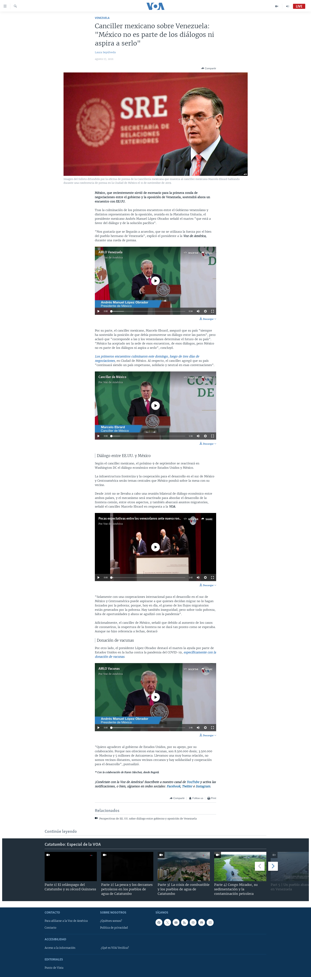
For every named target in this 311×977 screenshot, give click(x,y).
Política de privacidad (114, 927)
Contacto (50, 927)
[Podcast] (193, 922)
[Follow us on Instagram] (210, 922)
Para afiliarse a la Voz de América (66, 921)
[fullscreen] (212, 311)
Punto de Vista (54, 967)
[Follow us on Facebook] (159, 922)
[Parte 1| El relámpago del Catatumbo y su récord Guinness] (71, 866)
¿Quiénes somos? (111, 921)
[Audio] (287, 6)
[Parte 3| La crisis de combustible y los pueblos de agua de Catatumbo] (184, 866)
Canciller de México (112, 377)
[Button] (208, 68)
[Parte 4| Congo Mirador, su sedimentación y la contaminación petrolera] (240, 866)
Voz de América (113, 257)
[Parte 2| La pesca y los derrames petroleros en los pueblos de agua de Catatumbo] (127, 866)
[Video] (276, 6)
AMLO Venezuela (110, 252)
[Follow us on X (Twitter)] (167, 922)
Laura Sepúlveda (105, 52)
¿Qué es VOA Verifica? (115, 947)
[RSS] (184, 922)
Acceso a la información (60, 947)
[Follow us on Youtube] (176, 922)
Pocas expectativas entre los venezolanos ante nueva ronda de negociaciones (153, 519)
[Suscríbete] (201, 922)
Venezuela (102, 18)
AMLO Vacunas (109, 669)
